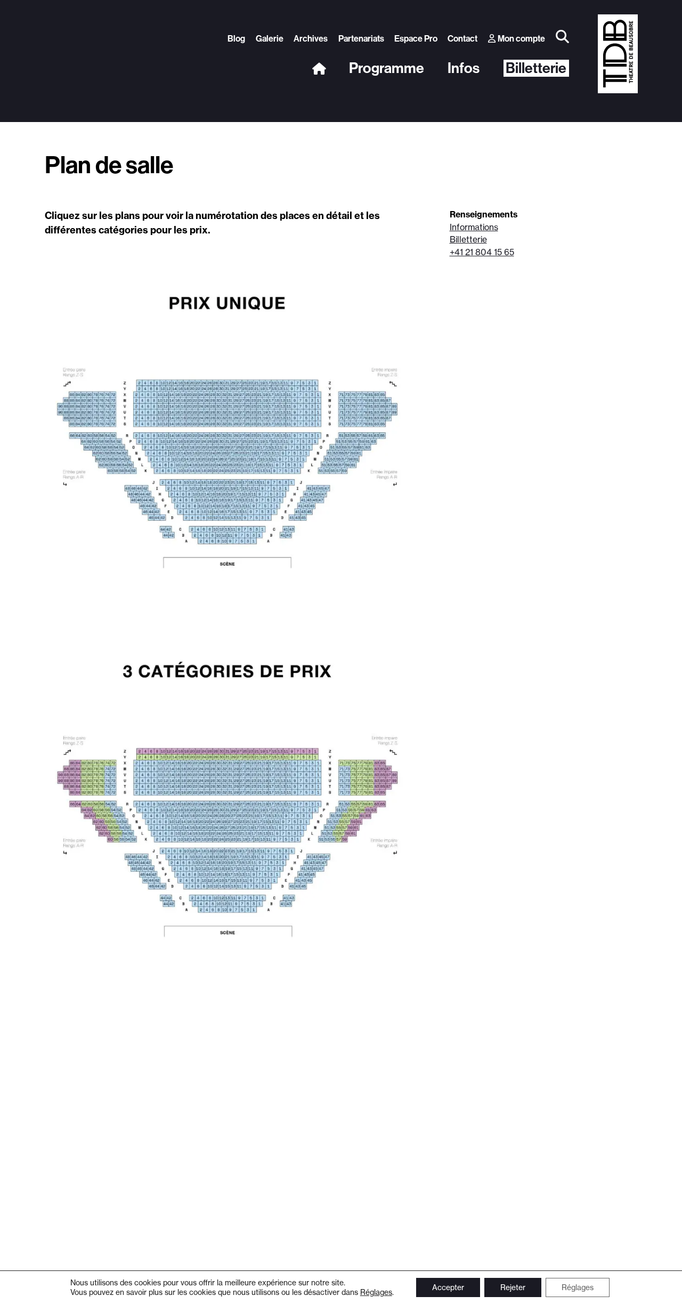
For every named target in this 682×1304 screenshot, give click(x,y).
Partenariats (361, 39)
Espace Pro (415, 39)
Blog (236, 39)
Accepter (448, 1287)
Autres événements (552, 140)
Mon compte (521, 39)
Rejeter (512, 1287)
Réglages (376, 1292)
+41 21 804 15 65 (482, 252)
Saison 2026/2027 (286, 140)
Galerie (269, 39)
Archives (311, 39)
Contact (462, 39)
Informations (474, 227)
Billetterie (536, 68)
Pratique (430, 140)
